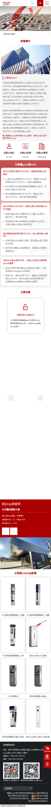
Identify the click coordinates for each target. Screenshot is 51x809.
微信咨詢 (47, 751)
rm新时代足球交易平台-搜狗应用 (12, 806)
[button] (40, 398)
